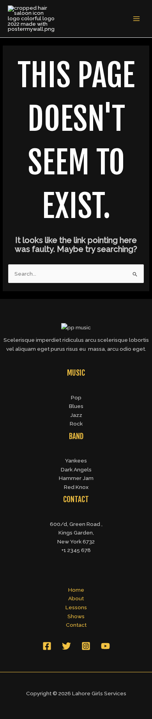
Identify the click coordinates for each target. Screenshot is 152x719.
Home (76, 590)
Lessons (76, 607)
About (76, 598)
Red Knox (76, 487)
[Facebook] (46, 646)
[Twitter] (66, 646)
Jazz (76, 415)
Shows (76, 616)
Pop (76, 397)
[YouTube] (105, 646)
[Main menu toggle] (137, 19)
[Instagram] (85, 646)
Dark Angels (76, 469)
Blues (76, 406)
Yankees (76, 460)
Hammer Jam (76, 478)
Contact (76, 625)
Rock (76, 423)
